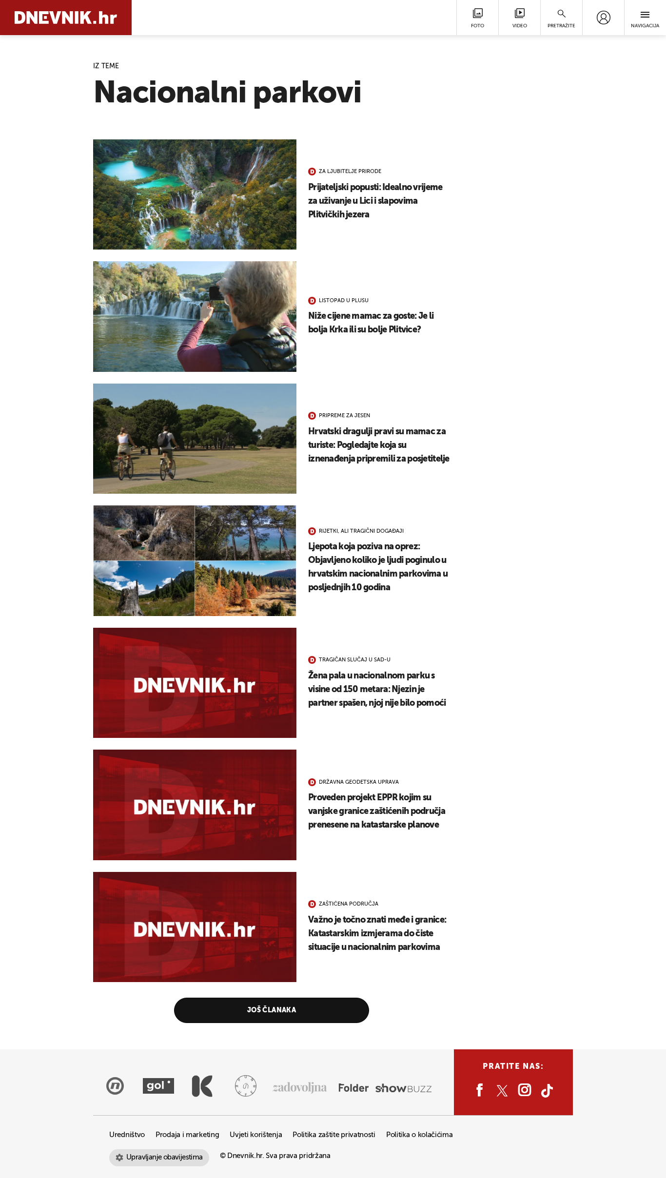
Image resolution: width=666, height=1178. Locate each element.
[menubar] (603, 17)
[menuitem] (603, 17)
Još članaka (271, 1010)
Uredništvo (127, 1135)
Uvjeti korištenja (256, 1135)
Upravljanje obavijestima (164, 1157)
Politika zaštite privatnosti (334, 1135)
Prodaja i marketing (187, 1135)
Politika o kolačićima (419, 1135)
